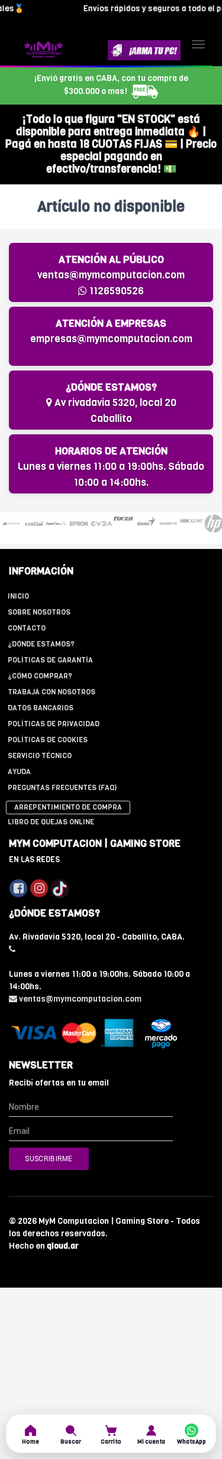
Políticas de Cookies (48, 740)
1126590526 (115, 291)
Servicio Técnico (40, 756)
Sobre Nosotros (39, 612)
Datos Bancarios (40, 708)
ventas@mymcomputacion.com (111, 275)
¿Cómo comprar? (40, 676)
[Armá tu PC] (144, 50)
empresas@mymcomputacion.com (111, 339)
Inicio (18, 596)
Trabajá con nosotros (51, 692)
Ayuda (19, 771)
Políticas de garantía (50, 660)
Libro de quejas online (51, 822)
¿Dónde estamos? (41, 644)
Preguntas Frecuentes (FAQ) (62, 787)
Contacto (27, 628)
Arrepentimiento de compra (68, 807)
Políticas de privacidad (53, 724)
